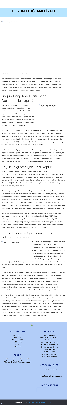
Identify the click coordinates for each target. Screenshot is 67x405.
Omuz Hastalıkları (49, 354)
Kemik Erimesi (50, 349)
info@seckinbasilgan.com (51, 376)
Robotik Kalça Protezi (49, 337)
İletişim (17, 346)
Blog (17, 344)
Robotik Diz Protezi (49, 342)
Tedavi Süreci (17, 340)
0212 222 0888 (51, 369)
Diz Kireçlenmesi (49, 356)
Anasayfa (17, 335)
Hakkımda (17, 342)
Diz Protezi (49, 340)
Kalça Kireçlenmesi (49, 345)
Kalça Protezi (49, 335)
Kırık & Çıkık (49, 352)
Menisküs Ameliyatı (49, 347)
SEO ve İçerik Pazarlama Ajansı (40, 402)
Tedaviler (17, 337)
